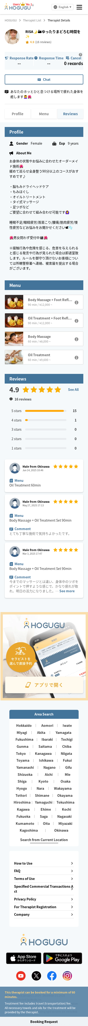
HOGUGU (11, 20)
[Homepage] (18, 8)
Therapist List (32, 20)
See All (73, 389)
